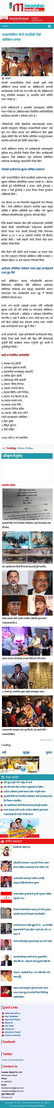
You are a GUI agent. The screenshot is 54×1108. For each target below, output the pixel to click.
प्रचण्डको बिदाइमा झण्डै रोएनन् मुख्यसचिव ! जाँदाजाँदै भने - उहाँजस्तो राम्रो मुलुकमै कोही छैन (31, 959)
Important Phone (12, 1019)
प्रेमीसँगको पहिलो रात (21, 847)
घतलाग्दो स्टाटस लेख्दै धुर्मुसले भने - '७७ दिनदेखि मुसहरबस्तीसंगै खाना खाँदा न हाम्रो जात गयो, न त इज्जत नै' (32, 929)
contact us (9, 1029)
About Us (9, 1023)
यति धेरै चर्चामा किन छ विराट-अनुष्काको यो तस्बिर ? (24, 787)
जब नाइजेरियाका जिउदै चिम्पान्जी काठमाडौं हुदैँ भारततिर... (26, 805)
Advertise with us (12, 1013)
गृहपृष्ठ (26, 752)
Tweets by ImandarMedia (12, 1060)
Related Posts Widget (46, 740)
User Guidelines (11, 1016)
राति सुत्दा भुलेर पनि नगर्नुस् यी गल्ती (18, 782)
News (21, 448)
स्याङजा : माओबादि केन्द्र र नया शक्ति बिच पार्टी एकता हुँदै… (31, 975)
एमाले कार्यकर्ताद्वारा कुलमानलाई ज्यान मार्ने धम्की (32, 941)
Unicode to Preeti (12, 1032)
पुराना (49, 752)
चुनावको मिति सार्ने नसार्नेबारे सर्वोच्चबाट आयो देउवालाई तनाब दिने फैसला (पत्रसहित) (28, 798)
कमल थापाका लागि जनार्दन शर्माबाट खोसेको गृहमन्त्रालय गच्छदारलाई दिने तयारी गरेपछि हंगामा (26, 812)
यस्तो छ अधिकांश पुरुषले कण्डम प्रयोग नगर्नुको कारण (24, 792)
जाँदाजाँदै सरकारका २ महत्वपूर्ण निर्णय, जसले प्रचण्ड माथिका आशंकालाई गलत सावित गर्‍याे (31, 865)
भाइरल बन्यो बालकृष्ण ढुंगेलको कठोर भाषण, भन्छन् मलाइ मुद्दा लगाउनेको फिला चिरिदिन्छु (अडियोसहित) (30, 992)
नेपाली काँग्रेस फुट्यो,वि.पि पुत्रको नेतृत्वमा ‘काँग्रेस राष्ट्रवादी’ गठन (32, 896)
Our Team (9, 1026)
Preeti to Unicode (12, 1035)
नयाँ (4, 752)
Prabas (29, 448)
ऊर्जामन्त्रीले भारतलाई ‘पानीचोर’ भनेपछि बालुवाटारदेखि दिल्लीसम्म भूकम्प (28, 881)
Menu (5, 26)
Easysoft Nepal (38, 1106)
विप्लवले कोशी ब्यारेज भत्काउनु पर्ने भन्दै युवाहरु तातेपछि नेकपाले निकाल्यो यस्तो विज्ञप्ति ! (32, 912)
